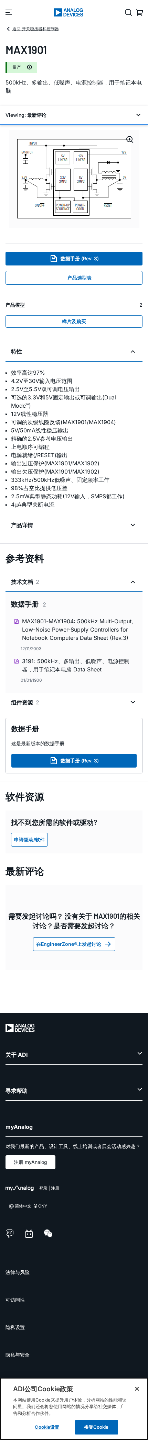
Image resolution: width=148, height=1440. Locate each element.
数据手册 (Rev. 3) (80, 258)
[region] (74, 1409)
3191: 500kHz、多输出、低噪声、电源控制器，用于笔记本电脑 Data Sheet (75, 665)
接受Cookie (96, 1427)
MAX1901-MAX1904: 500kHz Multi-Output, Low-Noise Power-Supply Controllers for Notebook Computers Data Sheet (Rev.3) (77, 629)
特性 (16, 351)
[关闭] (137, 1388)
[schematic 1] (74, 179)
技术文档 (25, 581)
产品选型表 (79, 278)
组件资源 (25, 702)
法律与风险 (18, 1272)
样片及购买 (74, 321)
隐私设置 (15, 1327)
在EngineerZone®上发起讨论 (68, 944)
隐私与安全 (18, 1355)
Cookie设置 (47, 1427)
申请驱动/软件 (29, 839)
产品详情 (22, 525)
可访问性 (15, 1300)
